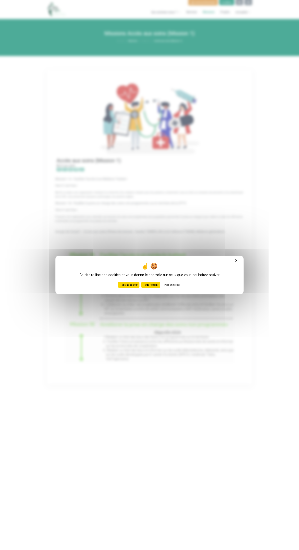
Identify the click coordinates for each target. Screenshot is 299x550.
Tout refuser (150, 284)
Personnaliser (172, 284)
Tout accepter (129, 284)
